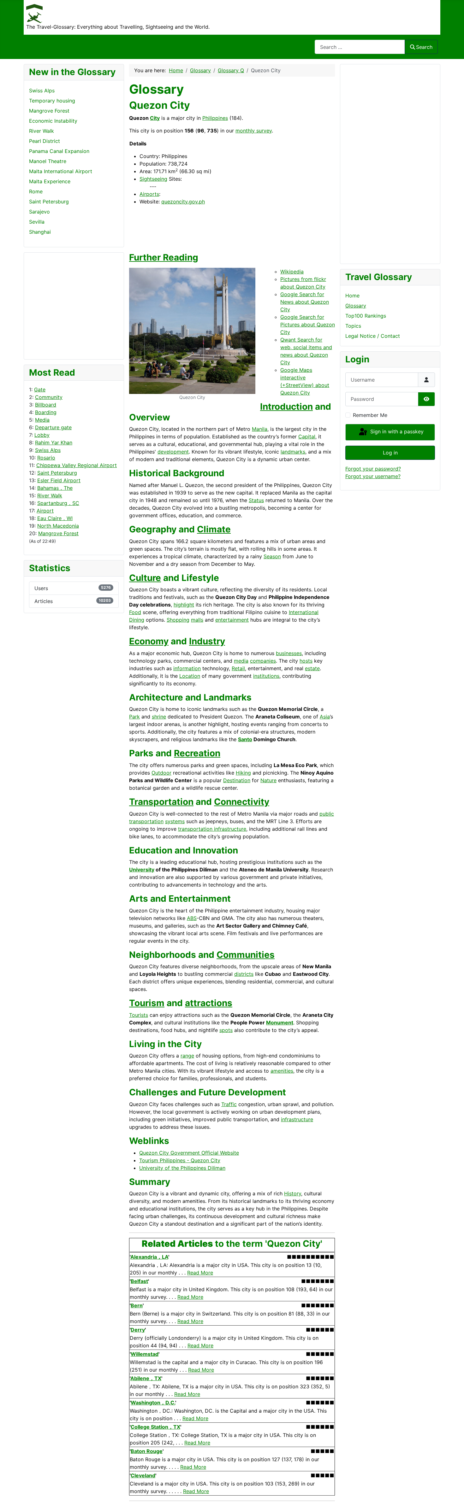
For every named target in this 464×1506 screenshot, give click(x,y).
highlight (184, 604)
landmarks (293, 451)
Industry (207, 641)
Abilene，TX (145, 1378)
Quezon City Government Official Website (189, 1153)
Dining (136, 620)
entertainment (232, 620)
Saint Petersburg (57, 473)
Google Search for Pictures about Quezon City (307, 324)
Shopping (178, 620)
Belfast (139, 1281)
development (173, 451)
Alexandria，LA (149, 1257)
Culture (145, 577)
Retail (238, 668)
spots (226, 1030)
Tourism (146, 1003)
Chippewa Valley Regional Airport (76, 465)
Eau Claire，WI (55, 518)
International (303, 612)
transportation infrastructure (212, 829)
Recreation (197, 753)
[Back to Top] (453, 1494)
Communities (246, 954)
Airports (149, 194)
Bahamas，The (55, 488)
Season (272, 556)
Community (48, 397)
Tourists (138, 1015)
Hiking (243, 773)
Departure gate (53, 427)
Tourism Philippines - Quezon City (179, 1160)
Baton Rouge (147, 1451)
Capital (306, 436)
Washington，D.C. (153, 1402)
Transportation (161, 801)
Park (134, 716)
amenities (282, 1071)
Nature (268, 780)
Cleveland (143, 1475)
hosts (306, 661)
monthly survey (253, 130)
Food (135, 612)
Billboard (45, 404)
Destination (236, 780)
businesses (289, 653)
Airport (45, 510)
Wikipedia (292, 271)
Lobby (42, 435)
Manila (259, 429)
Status (256, 500)
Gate (39, 389)
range (187, 1055)
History (292, 1193)
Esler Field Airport (58, 480)
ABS (192, 918)
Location (189, 676)
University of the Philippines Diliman (182, 1168)
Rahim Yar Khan (53, 442)
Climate (214, 529)
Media (42, 420)
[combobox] (360, 47)
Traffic (229, 1104)
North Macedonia (58, 526)
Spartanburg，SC (58, 503)
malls (197, 620)
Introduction (286, 406)
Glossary (355, 305)
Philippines (215, 118)
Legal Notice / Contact (372, 336)
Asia (325, 716)
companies (263, 661)
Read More (200, 1272)
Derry (138, 1330)
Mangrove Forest (58, 533)
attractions (208, 1003)
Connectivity (241, 801)
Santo (245, 739)
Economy (149, 641)
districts (243, 974)
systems (175, 821)
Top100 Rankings (365, 316)
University (141, 869)
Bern (137, 1305)
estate (312, 668)
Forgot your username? (373, 476)
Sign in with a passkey (396, 432)
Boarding (46, 412)
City (155, 118)
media (241, 661)
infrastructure (297, 1119)
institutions (266, 676)
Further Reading (163, 257)
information (187, 668)
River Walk (49, 495)
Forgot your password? (373, 469)
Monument (279, 1022)
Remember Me (370, 415)
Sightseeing (153, 179)
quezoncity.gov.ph (183, 201)
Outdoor (161, 773)
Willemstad (144, 1354)
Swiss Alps (48, 450)
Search (424, 47)
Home (352, 295)
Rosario (46, 457)
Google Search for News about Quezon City (304, 302)
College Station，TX (155, 1427)
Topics (353, 326)
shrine (159, 716)
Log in (390, 452)
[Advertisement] (54, 305)
